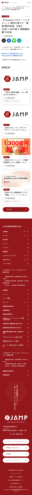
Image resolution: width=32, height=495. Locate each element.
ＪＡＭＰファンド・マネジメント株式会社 (16, 277)
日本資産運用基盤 (8, 36)
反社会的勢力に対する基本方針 (16, 470)
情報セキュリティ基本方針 (16, 477)
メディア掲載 (5, 16)
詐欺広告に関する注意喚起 (16, 487)
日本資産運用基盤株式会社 (12, 226)
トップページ (5, 6)
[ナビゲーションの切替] (29, 2)
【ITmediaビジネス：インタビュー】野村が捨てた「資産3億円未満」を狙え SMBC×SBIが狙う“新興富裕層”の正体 (15, 8)
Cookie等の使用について (16, 483)
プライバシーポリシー (16, 473)
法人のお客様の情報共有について (16, 480)
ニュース (12, 6)
